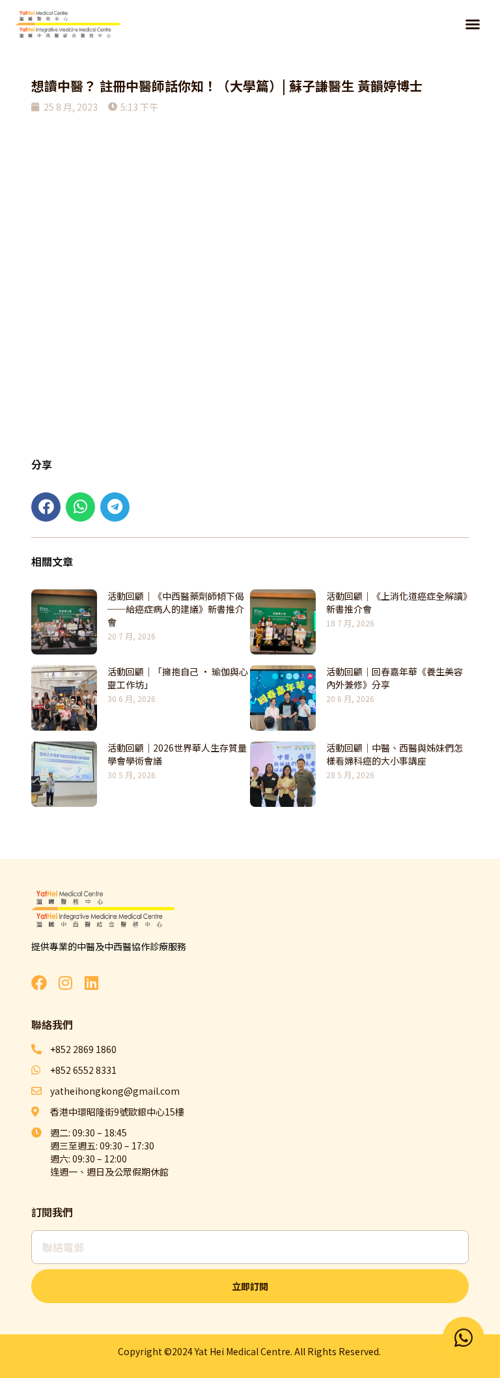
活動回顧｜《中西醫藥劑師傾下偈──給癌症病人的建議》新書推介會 (175, 608)
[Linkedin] (91, 983)
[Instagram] (65, 983)
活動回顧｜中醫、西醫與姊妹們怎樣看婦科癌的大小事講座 (394, 754)
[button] (472, 24)
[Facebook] (39, 983)
